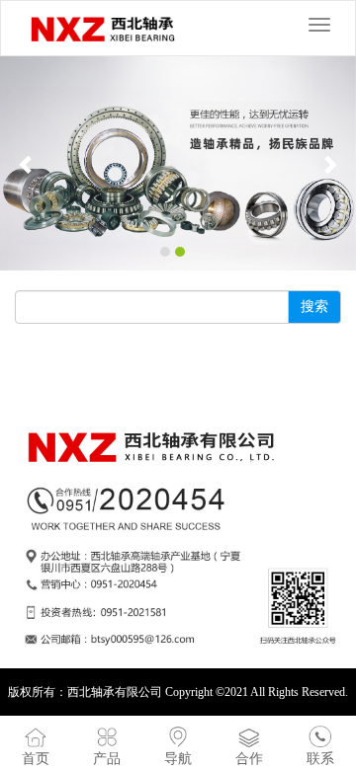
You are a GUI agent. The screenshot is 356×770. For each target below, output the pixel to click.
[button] (26, 163)
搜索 (314, 306)
